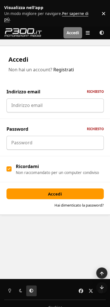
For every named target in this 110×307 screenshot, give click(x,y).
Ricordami (27, 166)
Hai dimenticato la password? (79, 205)
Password (55, 129)
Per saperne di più (17, 13)
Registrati (63, 69)
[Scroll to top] (101, 273)
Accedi (55, 194)
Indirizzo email (55, 91)
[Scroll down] (101, 287)
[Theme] (101, 33)
